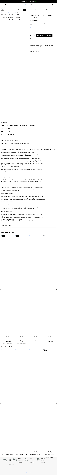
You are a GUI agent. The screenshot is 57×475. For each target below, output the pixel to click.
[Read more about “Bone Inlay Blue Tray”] (34, 337)
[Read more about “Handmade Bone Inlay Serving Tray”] (34, 451)
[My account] (55, 4)
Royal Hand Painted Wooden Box (49, 455)
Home (31, 9)
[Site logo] (28, 4)
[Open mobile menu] (1, 4)
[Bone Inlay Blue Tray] (35, 287)
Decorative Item (33, 46)
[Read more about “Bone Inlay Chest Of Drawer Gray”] (48, 337)
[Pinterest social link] (37, 51)
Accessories (40, 9)
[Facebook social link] (33, 51)
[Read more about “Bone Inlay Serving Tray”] (20, 451)
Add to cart (40, 35)
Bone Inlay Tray (49, 45)
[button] (2, 9)
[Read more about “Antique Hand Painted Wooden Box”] (6, 451)
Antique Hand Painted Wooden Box (7, 455)
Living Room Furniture (49, 9)
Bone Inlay (43, 45)
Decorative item (44, 49)
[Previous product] (30, 12)
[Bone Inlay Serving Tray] (21, 401)
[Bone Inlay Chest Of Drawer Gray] (49, 287)
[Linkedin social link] (39, 51)
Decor (39, 49)
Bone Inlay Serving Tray (21, 454)
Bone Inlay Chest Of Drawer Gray (49, 340)
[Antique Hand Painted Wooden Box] (7, 401)
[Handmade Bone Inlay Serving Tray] (35, 401)
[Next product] (34, 12)
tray (49, 49)
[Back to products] (32, 12)
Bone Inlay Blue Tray (35, 340)
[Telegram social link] (40, 51)
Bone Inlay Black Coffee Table (21, 340)
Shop (35, 9)
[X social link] (35, 51)
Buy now (49, 35)
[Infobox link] (7, 461)
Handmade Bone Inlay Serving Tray (35, 455)
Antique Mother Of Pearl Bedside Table (7, 340)
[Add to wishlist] (8, 337)
